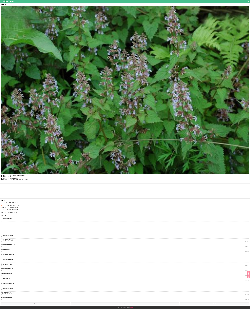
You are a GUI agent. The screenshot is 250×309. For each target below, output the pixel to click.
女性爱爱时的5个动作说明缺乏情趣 (10, 205)
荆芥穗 (12, 1)
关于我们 (131, 307)
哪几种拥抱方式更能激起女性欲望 (10, 203)
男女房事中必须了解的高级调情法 (10, 209)
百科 (7, 1)
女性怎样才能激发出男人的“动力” (10, 212)
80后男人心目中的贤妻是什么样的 (10, 207)
